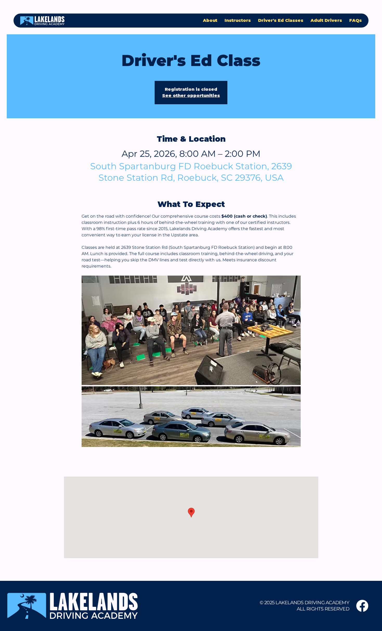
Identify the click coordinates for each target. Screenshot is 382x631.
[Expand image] (191, 330)
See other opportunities (191, 95)
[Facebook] (362, 606)
